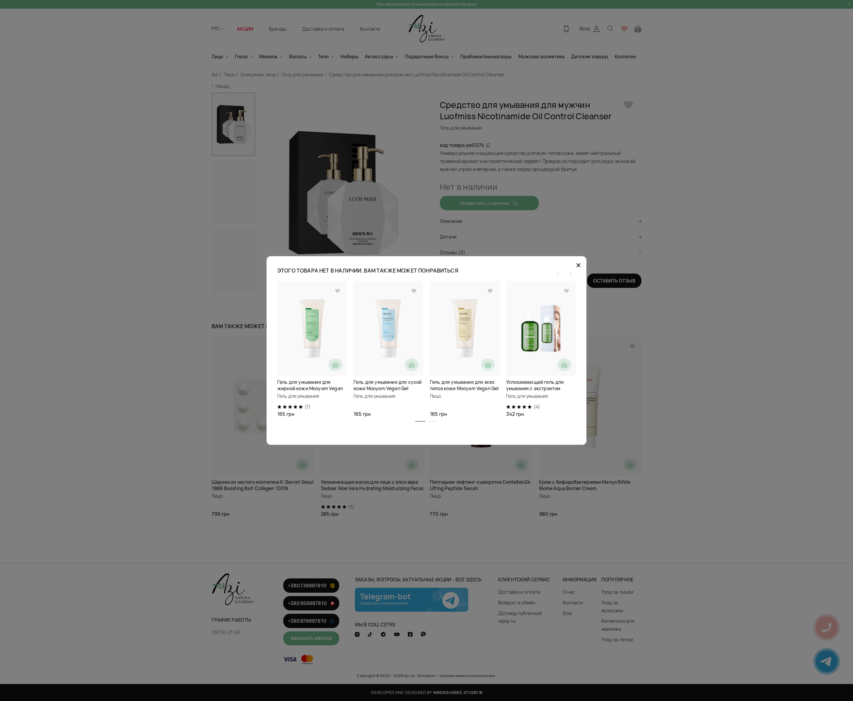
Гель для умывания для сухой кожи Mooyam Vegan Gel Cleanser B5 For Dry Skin (388, 388)
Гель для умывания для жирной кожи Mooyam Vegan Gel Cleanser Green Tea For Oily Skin (311, 391)
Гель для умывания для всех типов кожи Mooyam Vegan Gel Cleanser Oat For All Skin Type (464, 388)
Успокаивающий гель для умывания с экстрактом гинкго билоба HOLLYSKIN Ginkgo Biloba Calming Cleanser (541, 391)
